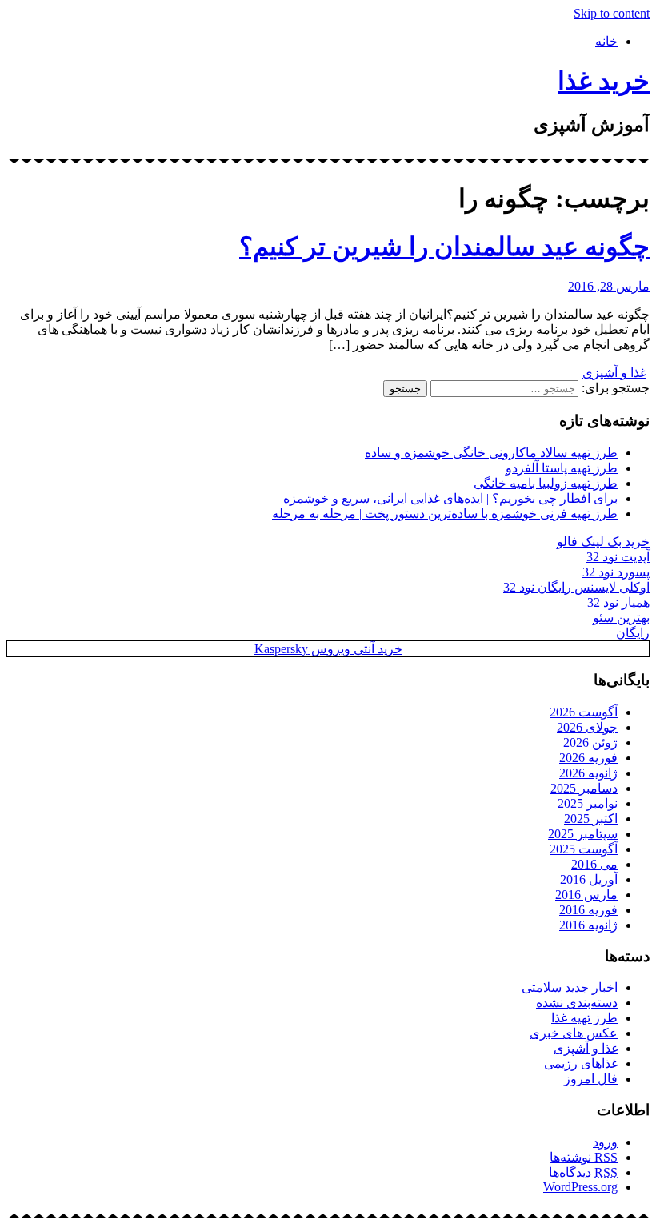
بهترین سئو (621, 617)
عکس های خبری (574, 1033)
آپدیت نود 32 (618, 557)
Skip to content (612, 13)
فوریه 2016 (588, 910)
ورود (605, 1142)
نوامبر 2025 (588, 803)
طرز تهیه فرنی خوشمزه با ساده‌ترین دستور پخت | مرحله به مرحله (445, 513)
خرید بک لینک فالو (603, 541)
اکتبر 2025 (591, 818)
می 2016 (594, 864)
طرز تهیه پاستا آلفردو (562, 468)
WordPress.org (580, 1187)
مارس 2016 (586, 894)
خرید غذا (604, 80)
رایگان (633, 633)
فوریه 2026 (588, 757)
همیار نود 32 (618, 602)
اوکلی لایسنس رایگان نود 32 (576, 587)
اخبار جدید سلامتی (570, 987)
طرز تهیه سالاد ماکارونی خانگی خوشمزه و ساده (491, 452)
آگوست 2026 (584, 712)
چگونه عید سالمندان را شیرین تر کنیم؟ (444, 246)
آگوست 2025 (584, 849)
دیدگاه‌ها (583, 1172)
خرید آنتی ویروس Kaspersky (328, 649)
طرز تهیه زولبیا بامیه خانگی (546, 483)
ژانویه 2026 (588, 773)
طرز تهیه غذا (584, 1018)
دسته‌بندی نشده (577, 1002)
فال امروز (591, 1079)
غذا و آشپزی (614, 372)
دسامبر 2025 (584, 788)
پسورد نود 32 (616, 572)
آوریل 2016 (589, 879)
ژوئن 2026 (590, 742)
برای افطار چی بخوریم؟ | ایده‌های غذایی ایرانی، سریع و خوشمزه (450, 498)
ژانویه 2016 (588, 925)
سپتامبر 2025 (583, 834)
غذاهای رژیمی (581, 1063)
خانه (606, 41)
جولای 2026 (587, 727)
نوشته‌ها (584, 1157)
